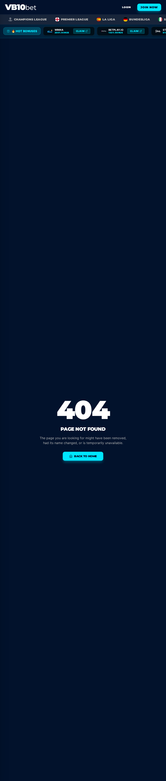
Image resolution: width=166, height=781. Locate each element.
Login (126, 7)
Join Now (149, 7)
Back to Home (85, 456)
